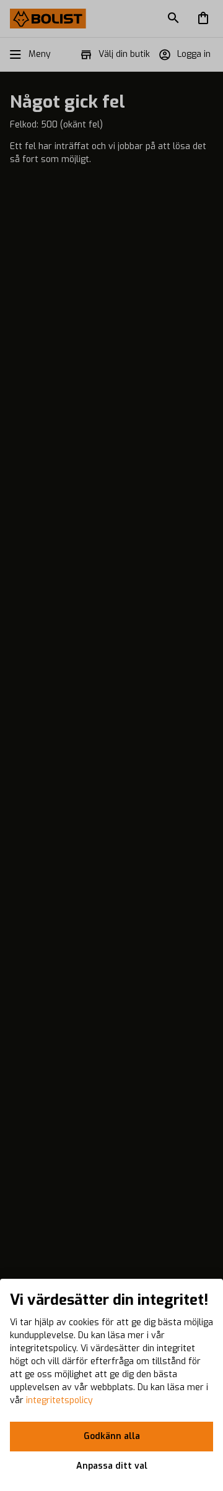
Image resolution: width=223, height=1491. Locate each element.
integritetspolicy (59, 1400)
